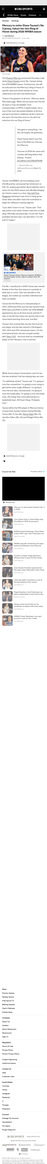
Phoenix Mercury (13, 78)
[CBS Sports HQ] (33, 1136)
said (13, 101)
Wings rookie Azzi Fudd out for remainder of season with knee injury (28, 605)
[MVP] (24, 1149)
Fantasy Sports (8, 997)
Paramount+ (7, 1033)
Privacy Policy (7, 1050)
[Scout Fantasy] (35, 1150)
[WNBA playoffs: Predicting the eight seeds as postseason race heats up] (7, 548)
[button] (3, 8)
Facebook (6, 1097)
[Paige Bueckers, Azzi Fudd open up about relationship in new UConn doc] (7, 596)
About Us (6, 1022)
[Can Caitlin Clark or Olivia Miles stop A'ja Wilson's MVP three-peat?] (7, 523)
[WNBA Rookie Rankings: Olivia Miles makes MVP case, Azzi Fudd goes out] (7, 536)
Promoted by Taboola (36, 471)
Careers (5, 1025)
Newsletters (7, 1122)
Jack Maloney (9, 36)
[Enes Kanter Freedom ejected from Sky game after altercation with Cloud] (7, 572)
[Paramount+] (39, 1144)
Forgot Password (8, 1130)
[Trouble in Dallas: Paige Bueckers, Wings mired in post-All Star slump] (7, 560)
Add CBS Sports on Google (15, 43)
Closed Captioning (9, 1059)
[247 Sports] (9, 1144)
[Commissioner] (13, 1149)
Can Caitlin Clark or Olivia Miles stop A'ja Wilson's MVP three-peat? (28, 520)
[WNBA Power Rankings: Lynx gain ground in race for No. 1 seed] (7, 620)
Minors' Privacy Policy (10, 1054)
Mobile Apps (7, 1012)
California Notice (9, 1063)
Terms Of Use (7, 1046)
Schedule (5, 21)
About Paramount (9, 1029)
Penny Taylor (28, 414)
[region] (23, 488)
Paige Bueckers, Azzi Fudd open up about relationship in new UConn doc (28, 593)
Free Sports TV (8, 1001)
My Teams (6, 1126)
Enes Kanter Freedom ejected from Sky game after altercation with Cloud (29, 569)
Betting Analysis (8, 1004)
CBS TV (5, 1037)
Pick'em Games (8, 993)
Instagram (6, 1094)
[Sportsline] (25, 1145)
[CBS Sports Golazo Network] (23, 1140)
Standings (15, 21)
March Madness (8, 1008)
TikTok (4, 1090)
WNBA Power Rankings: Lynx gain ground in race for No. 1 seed (28, 617)
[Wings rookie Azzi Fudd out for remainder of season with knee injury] (7, 608)
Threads (5, 1105)
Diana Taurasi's (13, 81)
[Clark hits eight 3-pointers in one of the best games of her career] (7, 584)
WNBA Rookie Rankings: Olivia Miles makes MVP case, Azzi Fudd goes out (29, 532)
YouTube (5, 1086)
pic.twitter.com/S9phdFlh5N (29, 161)
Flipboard (6, 1109)
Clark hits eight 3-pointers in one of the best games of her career (28, 581)
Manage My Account (10, 1118)
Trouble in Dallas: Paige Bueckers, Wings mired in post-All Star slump (28, 557)
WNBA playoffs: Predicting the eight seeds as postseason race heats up (29, 545)
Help (4, 1073)
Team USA (11, 336)
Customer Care (8, 1076)
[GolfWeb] (23, 1154)
